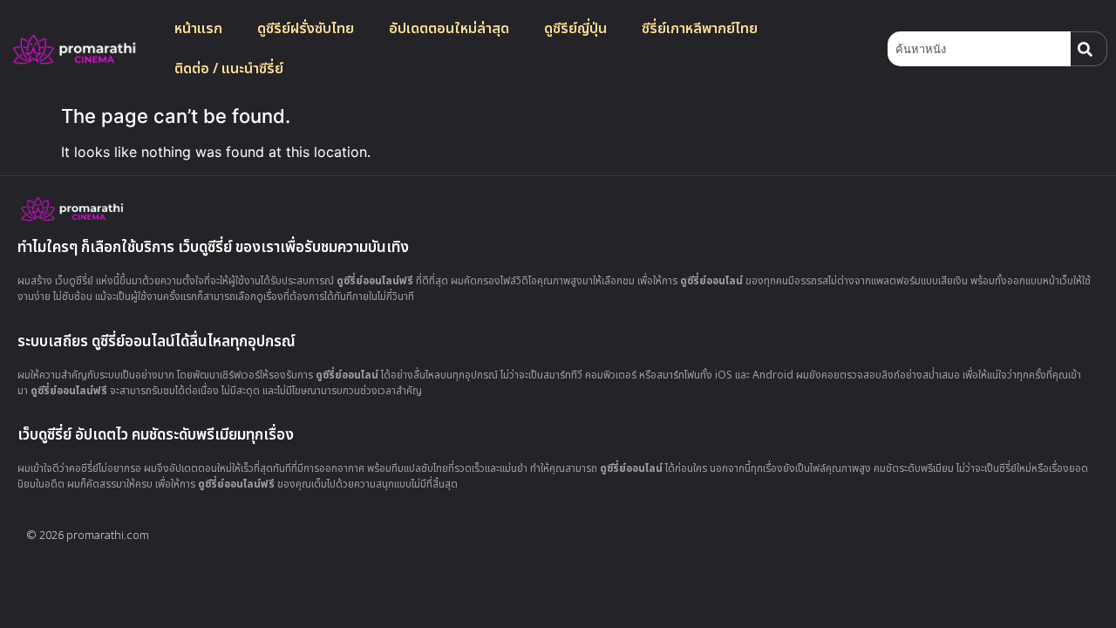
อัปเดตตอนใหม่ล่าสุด (449, 28)
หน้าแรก (198, 28)
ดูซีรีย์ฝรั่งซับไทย (305, 28)
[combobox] (979, 48)
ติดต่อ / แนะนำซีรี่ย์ (228, 68)
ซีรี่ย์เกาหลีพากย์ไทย (700, 28)
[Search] (1089, 48)
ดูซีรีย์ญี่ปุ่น (575, 28)
